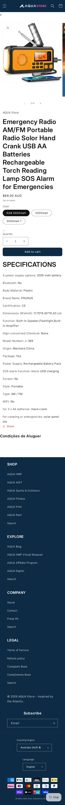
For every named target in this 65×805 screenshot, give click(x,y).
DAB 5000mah (16, 212)
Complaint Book (17, 666)
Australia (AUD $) (31, 747)
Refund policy (16, 658)
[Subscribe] (54, 723)
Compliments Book (19, 674)
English (31, 766)
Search (11, 523)
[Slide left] (25, 103)
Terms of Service (18, 650)
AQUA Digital (15, 570)
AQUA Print (14, 506)
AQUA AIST (14, 482)
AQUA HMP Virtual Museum (25, 554)
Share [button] (10, 426)
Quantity (7, 233)
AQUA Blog (14, 546)
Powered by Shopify (41, 799)
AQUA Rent (14, 514)
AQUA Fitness (16, 498)
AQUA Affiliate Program (22, 562)
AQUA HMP (14, 474)
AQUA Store (27, 799)
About (11, 602)
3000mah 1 (13, 221)
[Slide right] (40, 103)
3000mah (41, 212)
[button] (4, 6)
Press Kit (12, 618)
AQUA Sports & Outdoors (23, 490)
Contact (12, 610)
